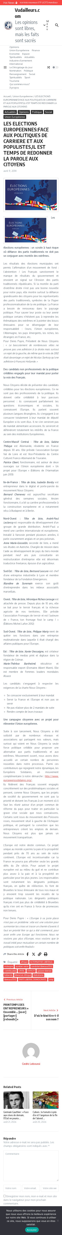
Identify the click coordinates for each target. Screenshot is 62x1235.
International (16, 63)
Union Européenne (19, 50)
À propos (14, 87)
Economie (14, 53)
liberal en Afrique (23, 975)
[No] (57, 1220)
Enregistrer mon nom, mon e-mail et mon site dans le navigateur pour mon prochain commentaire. (30, 1200)
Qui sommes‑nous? (19, 84)
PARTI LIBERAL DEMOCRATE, (32, 979)
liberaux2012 (10, 979)
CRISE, (22, 970)
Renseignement (17, 74)
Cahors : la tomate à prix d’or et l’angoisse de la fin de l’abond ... (45, 1115)
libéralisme (38, 975)
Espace (26, 53)
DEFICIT (31, 970)
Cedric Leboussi (31, 1063)
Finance (36, 50)
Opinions (14, 47)
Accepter (32, 1229)
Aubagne (8, 966)
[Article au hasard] (48, 67)
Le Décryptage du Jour (21, 67)
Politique (28, 70)
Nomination (15, 70)
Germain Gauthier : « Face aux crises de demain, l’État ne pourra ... (16, 1115)
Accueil (7, 96)
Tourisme (14, 80)
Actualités (29, 57)
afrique (24, 962)
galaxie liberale (44, 970)
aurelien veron (22, 966)
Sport (27, 77)
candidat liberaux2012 (41, 966)
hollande (8, 975)
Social (32, 74)
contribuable (10, 970)
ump (51, 979)
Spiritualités (15, 57)
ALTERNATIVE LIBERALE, (41, 962)
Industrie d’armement (20, 60)
